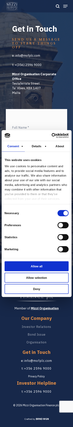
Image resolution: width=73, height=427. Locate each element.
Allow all (36, 266)
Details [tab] (36, 146)
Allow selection (36, 277)
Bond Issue (37, 334)
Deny (36, 289)
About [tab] (59, 146)
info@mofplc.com (27, 55)
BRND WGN (42, 418)
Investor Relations (36, 327)
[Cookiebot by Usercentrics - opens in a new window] (52, 135)
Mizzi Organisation (45, 308)
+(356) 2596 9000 (28, 65)
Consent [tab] (13, 146)
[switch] (63, 225)
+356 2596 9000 (38, 368)
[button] (65, 6)
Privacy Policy (36, 376)
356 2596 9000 (39, 391)
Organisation (36, 342)
